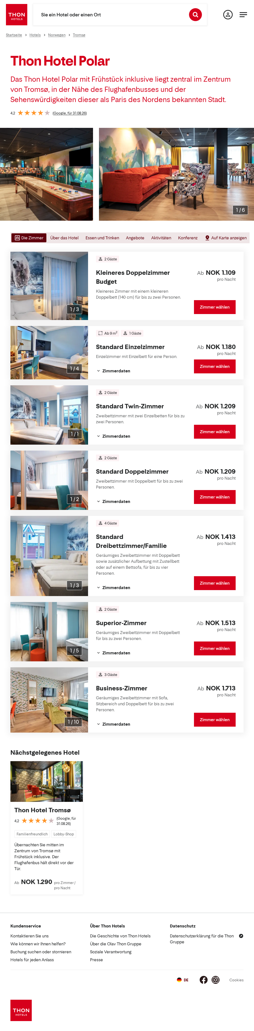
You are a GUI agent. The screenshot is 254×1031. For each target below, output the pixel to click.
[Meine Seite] (228, 14)
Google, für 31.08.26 (70, 113)
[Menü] (243, 14)
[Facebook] (204, 980)
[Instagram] (216, 980)
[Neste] (248, 174)
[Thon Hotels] (16, 14)
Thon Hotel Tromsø (42, 810)
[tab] (28, 237)
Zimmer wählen (215, 307)
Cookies (236, 980)
